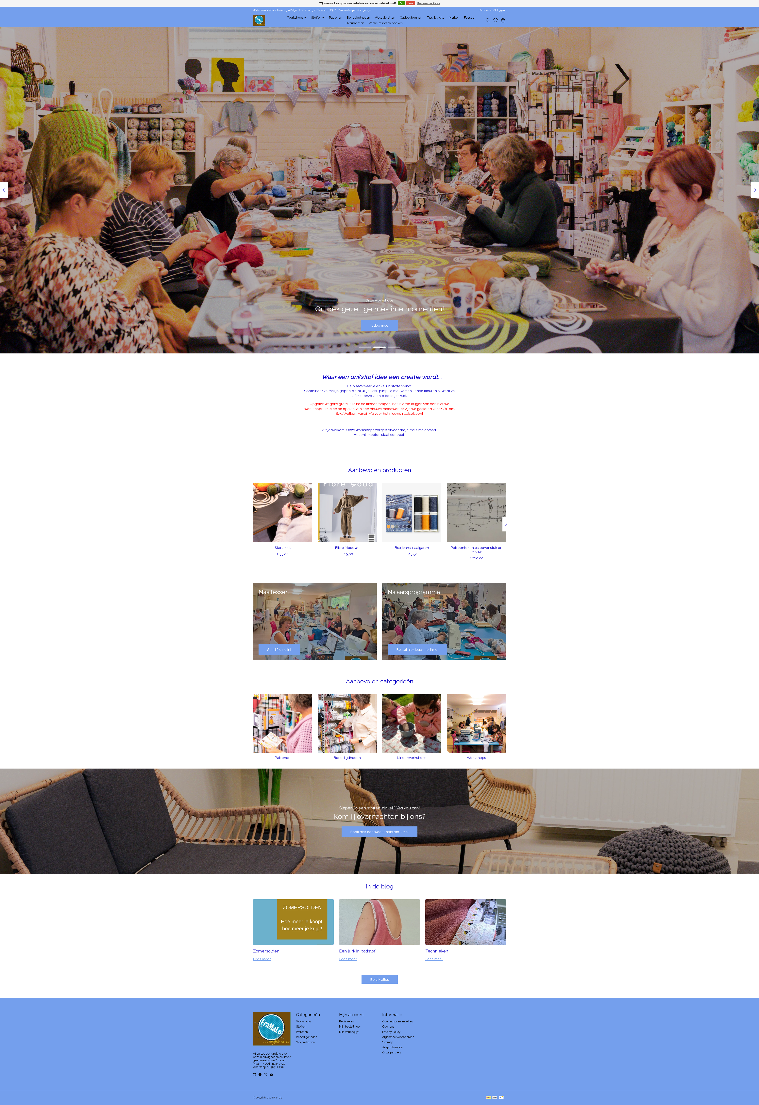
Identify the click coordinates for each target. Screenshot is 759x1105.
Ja (401, 3)
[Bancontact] (501, 1097)
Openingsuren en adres (397, 1021)
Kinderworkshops (412, 758)
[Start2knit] (282, 512)
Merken (454, 17)
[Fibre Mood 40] (347, 512)
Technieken (436, 951)
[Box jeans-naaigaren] (411, 512)
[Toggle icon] (488, 20)
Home (278, 17)
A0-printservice (392, 1047)
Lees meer (262, 959)
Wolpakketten (385, 17)
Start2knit (283, 547)
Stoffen (301, 1026)
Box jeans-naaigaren (412, 547)
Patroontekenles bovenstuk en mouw (476, 549)
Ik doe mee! (379, 325)
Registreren (346, 1021)
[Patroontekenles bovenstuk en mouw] (476, 512)
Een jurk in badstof (357, 951)
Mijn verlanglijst (349, 1031)
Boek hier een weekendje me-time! (379, 832)
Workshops (476, 758)
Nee (411, 3)
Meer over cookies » (428, 3)
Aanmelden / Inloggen (492, 10)
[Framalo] (259, 20)
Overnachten (355, 23)
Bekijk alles (379, 979)
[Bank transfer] (495, 1097)
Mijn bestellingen (350, 1026)
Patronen (335, 17)
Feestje (469, 17)
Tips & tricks (435, 17)
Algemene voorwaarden (398, 1037)
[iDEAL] (488, 1097)
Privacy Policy (391, 1031)
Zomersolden (266, 951)
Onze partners (391, 1052)
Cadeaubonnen (411, 17)
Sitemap (387, 1042)
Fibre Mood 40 (347, 547)
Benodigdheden (358, 17)
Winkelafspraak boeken (386, 23)
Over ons (388, 1026)
